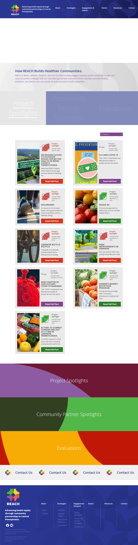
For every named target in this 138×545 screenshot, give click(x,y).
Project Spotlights (23, 108)
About (57, 8)
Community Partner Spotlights (69, 108)
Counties (45, 513)
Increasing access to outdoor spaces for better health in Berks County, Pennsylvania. (51, 160)
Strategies (71, 8)
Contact (131, 8)
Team (44, 510)
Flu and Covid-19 (108, 155)
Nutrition (61, 510)
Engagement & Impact (88, 9)
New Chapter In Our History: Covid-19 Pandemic (51, 284)
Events (104, 8)
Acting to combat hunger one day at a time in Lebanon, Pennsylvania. (51, 331)
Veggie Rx (104, 204)
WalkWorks (47, 204)
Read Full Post (52, 181)
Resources (118, 8)
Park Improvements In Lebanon (108, 246)
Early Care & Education (62, 520)
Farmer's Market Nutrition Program (108, 285)
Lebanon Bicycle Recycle (50, 245)
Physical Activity (61, 514)
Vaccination (62, 525)
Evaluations (115, 108)
